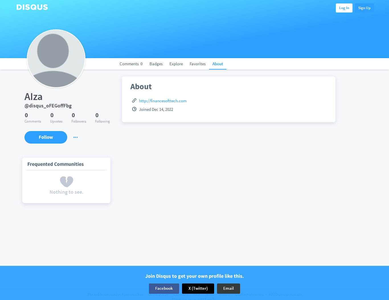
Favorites (198, 63)
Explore (176, 63)
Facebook (164, 288)
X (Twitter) (198, 288)
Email (228, 288)
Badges (156, 63)
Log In (344, 7)
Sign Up (364, 7)
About (217, 63)
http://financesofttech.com (163, 100)
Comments (131, 63)
